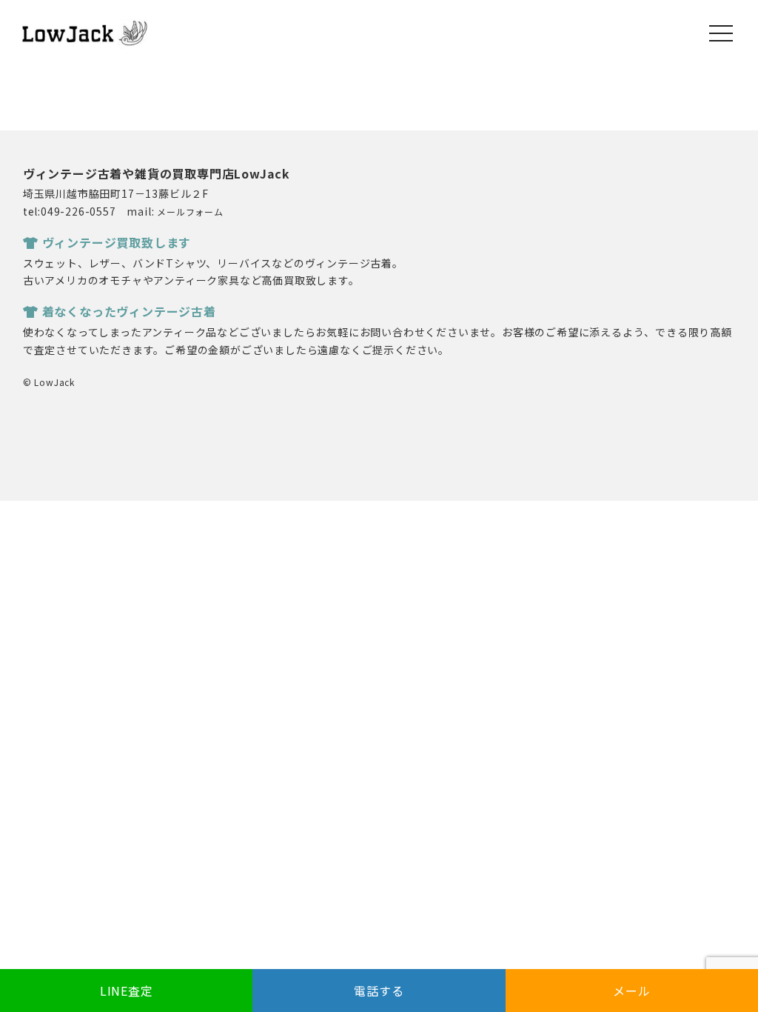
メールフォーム (190, 211)
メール (631, 990)
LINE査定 (126, 990)
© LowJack (49, 382)
